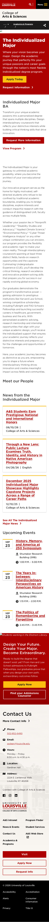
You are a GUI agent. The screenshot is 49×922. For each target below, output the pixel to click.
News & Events (11, 827)
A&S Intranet (10, 820)
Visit (24, 854)
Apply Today (14, 79)
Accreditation (33, 892)
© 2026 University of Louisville (19, 885)
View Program (12, 148)
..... (5, 23)
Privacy (6, 908)
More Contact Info (15, 721)
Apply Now (24, 684)
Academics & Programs (23, 24)
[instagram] (10, 795)
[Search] (31, 4)
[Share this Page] (44, 25)
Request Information (16, 87)
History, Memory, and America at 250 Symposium (29, 544)
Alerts (6, 898)
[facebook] (4, 795)
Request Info (24, 871)
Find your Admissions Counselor (24, 694)
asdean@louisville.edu (18, 743)
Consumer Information (32, 900)
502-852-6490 (14, 733)
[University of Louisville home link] (9, 4)
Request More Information (23, 140)
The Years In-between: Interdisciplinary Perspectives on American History (29, 580)
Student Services (35, 827)
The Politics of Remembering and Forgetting (30, 615)
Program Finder (34, 820)
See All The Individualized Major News (20, 522)
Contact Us (9, 833)
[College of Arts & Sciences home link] (15, 806)
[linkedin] (16, 795)
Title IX (29, 908)
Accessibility (9, 892)
